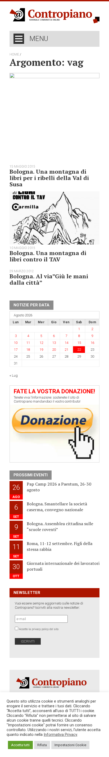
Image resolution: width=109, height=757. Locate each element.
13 (54, 343)
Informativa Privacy (60, 734)
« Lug (14, 375)
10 (15, 343)
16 (92, 343)
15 (79, 343)
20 (54, 350)
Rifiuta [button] (42, 745)
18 (28, 350)
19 (41, 350)
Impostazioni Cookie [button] (70, 745)
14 (66, 343)
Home (14, 54)
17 (15, 350)
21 (66, 350)
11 (28, 343)
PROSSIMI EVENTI (30, 475)
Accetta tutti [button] (20, 745)
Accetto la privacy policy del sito (38, 629)
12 (41, 343)
